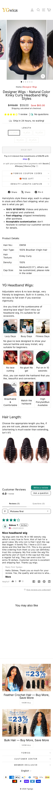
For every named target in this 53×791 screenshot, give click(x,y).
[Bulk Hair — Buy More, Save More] (26, 723)
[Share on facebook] (33, 582)
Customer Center (25, 759)
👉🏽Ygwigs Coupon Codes (26, 173)
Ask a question (40, 493)
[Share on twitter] (39, 581)
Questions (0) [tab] (39, 503)
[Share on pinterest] (44, 581)
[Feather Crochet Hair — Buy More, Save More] (26, 677)
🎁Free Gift (26, 178)
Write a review (41, 487)
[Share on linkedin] (49, 581)
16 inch (39, 132)
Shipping (16, 108)
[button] (11, 114)
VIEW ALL (26, 703)
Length (26, 128)
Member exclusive (26, 765)
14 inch (26, 132)
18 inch (20, 140)
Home (19, 87)
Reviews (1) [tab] (14, 503)
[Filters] (5, 511)
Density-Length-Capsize (26, 184)
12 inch (14, 132)
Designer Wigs (30, 87)
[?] (37, 166)
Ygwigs (25, 753)
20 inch (33, 140)
